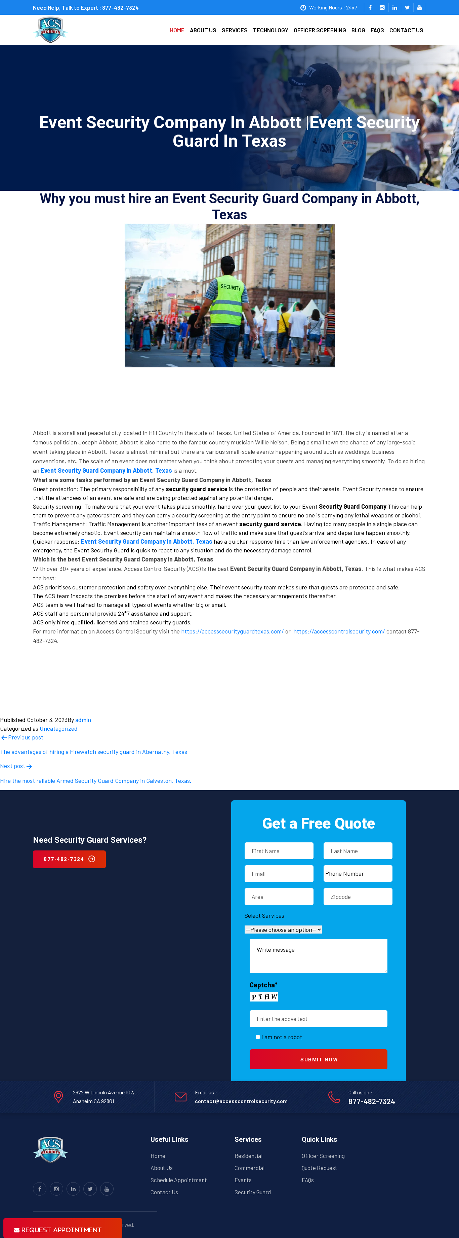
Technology (270, 30)
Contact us (406, 30)
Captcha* (264, 985)
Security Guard (253, 1192)
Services (235, 30)
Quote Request (319, 1167)
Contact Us (164, 1192)
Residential (248, 1155)
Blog (358, 30)
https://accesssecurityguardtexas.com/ (232, 631)
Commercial (249, 1167)
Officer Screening (320, 30)
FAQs (377, 30)
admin (83, 719)
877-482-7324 (120, 7)
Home (177, 30)
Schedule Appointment (179, 1179)
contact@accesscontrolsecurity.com (241, 1101)
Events (243, 1179)
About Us (162, 1167)
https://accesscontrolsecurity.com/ (339, 631)
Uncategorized (59, 728)
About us (203, 30)
